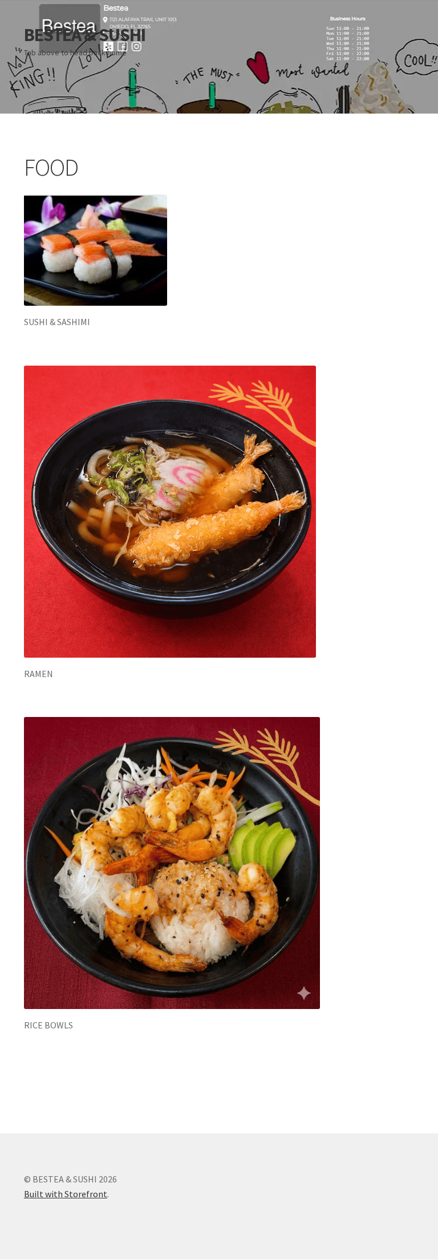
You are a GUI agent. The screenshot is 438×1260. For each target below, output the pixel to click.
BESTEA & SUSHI (84, 34)
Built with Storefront (65, 1194)
